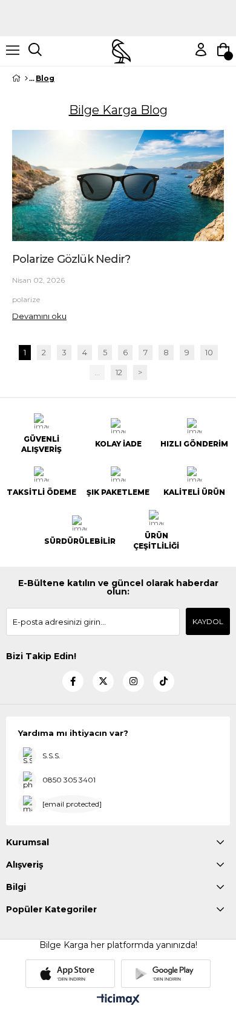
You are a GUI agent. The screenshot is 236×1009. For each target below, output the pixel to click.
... (97, 372)
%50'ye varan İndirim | (118, 4)
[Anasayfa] (26, 78)
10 (209, 352)
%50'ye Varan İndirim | (118, 22)
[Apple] (70, 973)
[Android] (166, 973)
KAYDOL (207, 621)
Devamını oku (39, 316)
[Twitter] (103, 681)
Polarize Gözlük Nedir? (71, 259)
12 (119, 372)
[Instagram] (133, 681)
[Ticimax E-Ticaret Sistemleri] (118, 1000)
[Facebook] (73, 681)
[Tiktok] (163, 681)
